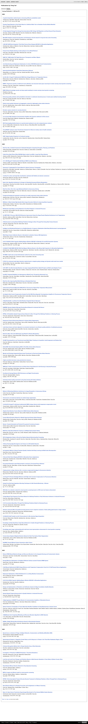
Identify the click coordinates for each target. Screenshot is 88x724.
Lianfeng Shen (35, 230)
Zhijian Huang (6, 190)
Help (15, 722)
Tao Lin (26, 223)
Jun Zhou (37, 72)
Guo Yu (4, 124)
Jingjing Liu (34, 458)
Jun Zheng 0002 (15, 616)
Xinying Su (29, 289)
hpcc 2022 (5, 675)
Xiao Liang (24, 465)
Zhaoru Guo (28, 269)
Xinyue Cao (5, 555)
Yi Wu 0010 (41, 445)
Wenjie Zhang (29, 111)
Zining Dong (16, 647)
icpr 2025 (5, 420)
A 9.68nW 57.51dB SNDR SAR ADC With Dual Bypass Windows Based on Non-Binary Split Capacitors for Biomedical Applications (33, 248)
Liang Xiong (38, 623)
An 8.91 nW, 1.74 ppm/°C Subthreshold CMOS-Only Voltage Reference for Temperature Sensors (25, 77)
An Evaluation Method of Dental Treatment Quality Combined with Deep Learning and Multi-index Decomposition (29, 450)
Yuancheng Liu (6, 39)
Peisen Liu (10, 361)
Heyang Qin (14, 693)
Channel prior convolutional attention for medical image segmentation (19, 397)
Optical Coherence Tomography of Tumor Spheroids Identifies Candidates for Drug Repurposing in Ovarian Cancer (30, 606)
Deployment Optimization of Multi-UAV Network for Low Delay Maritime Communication (23, 573)
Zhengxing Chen (25, 623)
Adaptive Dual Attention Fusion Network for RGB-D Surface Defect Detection (21, 411)
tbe (3, 611)
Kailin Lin (12, 45)
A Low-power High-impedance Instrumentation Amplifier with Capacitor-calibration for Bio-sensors (26, 116)
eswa (4, 87)
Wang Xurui (25, 392)
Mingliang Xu (41, 197)
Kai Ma (4, 425)
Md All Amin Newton (28, 511)
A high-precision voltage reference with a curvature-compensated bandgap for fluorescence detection (27, 470)
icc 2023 (5, 618)
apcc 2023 (5, 564)
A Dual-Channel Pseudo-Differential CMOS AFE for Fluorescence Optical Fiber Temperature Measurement (27, 287)
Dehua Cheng (13, 623)
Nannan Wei (30, 302)
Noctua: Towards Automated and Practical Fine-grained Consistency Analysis (21, 424)
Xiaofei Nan (30, 322)
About (3, 722)
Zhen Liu (12, 236)
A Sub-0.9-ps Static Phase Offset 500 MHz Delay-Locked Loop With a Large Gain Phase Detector (25, 154)
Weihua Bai (21, 654)
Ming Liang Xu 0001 (35, 105)
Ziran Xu (5, 302)
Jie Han (23, 256)
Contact (7, 722)
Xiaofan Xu (5, 588)
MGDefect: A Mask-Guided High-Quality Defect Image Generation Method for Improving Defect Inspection (27, 202)
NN (3, 264)
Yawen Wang (6, 65)
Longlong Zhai (6, 138)
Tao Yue (16, 59)
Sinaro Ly (35, 169)
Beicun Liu (18, 452)
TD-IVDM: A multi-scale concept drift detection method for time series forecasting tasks (23, 254)
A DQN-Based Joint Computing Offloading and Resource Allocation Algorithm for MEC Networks (25, 614)
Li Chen (23, 687)
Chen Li (38, 439)
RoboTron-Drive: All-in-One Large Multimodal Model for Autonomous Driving (21, 189)
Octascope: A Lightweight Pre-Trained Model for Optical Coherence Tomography (22, 167)
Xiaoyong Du (11, 654)
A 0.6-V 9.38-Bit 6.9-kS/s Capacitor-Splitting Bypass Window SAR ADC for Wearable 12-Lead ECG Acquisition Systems (30, 241)
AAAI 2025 (5, 277)
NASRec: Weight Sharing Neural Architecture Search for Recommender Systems (21, 621)
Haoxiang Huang (43, 269)
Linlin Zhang (10, 302)
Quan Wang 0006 (41, 124)
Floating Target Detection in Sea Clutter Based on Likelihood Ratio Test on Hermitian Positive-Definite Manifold (29, 24)
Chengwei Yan (16, 124)
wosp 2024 (5, 434)
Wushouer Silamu (11, 491)
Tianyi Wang (16, 276)
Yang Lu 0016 (18, 105)
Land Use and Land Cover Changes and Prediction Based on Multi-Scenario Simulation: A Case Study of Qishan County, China (32, 659)
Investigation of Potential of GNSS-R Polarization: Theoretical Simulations (20, 652)
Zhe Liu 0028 (12, 210)
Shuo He (35, 322)
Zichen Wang (6, 276)
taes (4, 27)
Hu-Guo (26, 524)
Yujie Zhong (34, 190)
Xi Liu (21, 544)
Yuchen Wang (30, 162)
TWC (4, 67)
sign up (8, 699)
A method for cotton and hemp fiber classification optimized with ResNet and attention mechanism (26, 175)
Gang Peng (5, 452)
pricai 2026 (5, 271)
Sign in (82, 1)
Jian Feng (16, 111)
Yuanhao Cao (6, 19)
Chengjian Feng (15, 149)
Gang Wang (16, 52)
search (17, 1)
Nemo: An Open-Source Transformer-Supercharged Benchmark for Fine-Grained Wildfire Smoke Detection (27, 692)
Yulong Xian (27, 439)
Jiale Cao (28, 105)
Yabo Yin (23, 263)
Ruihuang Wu (14, 156)
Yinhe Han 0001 (40, 184)
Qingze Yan (22, 65)
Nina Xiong (5, 660)
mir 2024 (5, 466)
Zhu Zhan (15, 177)
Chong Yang (21, 223)
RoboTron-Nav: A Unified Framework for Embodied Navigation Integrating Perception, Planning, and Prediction (29, 147)
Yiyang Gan (21, 342)
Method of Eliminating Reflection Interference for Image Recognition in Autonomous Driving (24, 391)
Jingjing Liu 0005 (11, 32)
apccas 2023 (5, 570)
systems (4, 376)
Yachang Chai (23, 674)
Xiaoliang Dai (32, 623)
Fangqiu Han (32, 544)
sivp (4, 179)
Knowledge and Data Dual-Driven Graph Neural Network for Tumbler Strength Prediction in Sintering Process (28, 522)
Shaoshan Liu (54, 184)
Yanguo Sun (50, 439)
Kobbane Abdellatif (14, 634)
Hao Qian (5, 647)
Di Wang (5, 465)
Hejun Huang (6, 399)
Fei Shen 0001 (23, 230)
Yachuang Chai (19, 491)
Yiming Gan (67, 184)
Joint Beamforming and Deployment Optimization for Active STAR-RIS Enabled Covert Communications (27, 64)
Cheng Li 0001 (9, 425)
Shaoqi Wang (6, 72)
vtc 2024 (5, 447)
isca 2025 (5, 185)
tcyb (4, 499)
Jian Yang (19, 289)
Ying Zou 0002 (18, 399)
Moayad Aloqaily (6, 634)
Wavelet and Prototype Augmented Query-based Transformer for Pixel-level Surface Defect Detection (26, 353)
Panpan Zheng (47, 138)
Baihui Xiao (24, 190)
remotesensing (6, 642)
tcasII (4, 297)
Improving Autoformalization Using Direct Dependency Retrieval (18, 70)
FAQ (30, 722)
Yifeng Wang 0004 (33, 124)
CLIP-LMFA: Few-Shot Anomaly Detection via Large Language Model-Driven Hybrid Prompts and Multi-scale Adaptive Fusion (32, 267)
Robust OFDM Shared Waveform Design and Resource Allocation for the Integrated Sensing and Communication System (31, 554)
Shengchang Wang (7, 269)
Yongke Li (23, 269)
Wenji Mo (18, 32)
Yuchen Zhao (31, 328)
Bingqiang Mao (6, 439)
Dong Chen (28, 355)
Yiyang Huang (6, 184)
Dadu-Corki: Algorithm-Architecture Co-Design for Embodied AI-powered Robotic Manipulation (25, 182)
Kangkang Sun (28, 32)
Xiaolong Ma (5, 432)
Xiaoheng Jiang (11, 105)
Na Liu (31, 361)
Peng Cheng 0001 (36, 276)
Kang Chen (33, 425)
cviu (4, 93)
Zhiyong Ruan (29, 315)
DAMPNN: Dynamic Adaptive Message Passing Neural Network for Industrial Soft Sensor (23, 307)
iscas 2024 (5, 480)
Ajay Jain (82, 169)
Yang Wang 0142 (21, 295)
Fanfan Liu (26, 149)
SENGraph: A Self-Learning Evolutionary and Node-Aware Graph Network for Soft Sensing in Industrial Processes (29, 366)
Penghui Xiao (13, 419)
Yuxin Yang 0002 (28, 184)
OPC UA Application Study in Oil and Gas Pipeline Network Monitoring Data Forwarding (23, 437)
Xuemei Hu (21, 59)
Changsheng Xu (29, 203)
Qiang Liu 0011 (60, 184)
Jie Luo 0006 (29, 65)
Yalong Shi (8, 26)
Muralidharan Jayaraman (74, 608)
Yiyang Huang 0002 (17, 335)
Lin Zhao (20, 465)
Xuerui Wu (5, 654)
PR (3, 106)
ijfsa (4, 688)
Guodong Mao (22, 131)
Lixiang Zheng (16, 361)
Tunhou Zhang (6, 544)
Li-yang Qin (18, 256)
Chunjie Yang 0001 (26, 72)
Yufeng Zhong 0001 (7, 149)
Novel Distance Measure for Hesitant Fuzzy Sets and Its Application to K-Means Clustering (24, 685)
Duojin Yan (5, 98)
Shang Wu (17, 19)
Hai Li (54, 544)
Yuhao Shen (22, 368)
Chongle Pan (13, 170)
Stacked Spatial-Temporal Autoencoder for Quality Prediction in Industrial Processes (23, 593)
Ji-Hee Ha (10, 608)
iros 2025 (5, 363)
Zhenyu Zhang (23, 19)
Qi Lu (22, 641)
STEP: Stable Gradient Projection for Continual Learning (16, 136)
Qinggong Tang (6, 170)
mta (4, 493)
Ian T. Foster (20, 432)
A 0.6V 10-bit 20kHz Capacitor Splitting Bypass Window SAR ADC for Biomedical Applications (25, 580)
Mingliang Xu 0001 (37, 203)
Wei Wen (12, 544)
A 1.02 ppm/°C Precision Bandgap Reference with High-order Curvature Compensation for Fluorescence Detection (29, 476)
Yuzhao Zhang (22, 361)
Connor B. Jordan (21, 693)
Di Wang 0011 (10, 124)
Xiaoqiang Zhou (11, 687)
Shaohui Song (27, 654)
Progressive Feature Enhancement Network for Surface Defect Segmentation (21, 320)
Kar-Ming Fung (70, 169)
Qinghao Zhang (28, 169)
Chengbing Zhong (24, 302)
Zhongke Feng (26, 660)
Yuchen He (18, 623)
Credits (11, 722)
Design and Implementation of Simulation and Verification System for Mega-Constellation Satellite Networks (28, 586)
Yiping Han (45, 544)
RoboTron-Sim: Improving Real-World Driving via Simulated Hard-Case (19, 281)
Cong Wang (22, 276)
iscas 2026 (5, 47)
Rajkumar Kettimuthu (43, 432)
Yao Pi (46, 249)
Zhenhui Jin (25, 177)
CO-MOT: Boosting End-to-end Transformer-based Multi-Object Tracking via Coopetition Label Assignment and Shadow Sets (32, 340)
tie (3, 506)
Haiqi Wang (11, 19)
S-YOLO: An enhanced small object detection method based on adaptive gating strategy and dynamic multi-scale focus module (33, 261)
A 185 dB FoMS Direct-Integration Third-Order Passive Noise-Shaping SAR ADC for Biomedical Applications (28, 44)
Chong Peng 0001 (39, 138)
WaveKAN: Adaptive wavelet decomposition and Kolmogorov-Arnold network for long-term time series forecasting (29, 37)
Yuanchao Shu (28, 276)
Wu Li (27, 687)
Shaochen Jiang (31, 138)
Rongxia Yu (10, 660)
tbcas (4, 251)
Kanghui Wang (6, 59)
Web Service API (21, 722)
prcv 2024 (5, 414)
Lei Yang (15, 432)
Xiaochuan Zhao (44, 439)
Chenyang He (6, 641)
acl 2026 (5, 73)
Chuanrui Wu (29, 85)
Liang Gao (23, 504)
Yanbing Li (25, 491)
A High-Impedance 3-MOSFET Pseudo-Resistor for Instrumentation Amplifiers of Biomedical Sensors (26, 600)
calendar (13, 1)
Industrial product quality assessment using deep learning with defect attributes (22, 379)
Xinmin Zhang (17, 315)
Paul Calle (17, 169)
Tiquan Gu (50, 269)
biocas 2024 (5, 460)
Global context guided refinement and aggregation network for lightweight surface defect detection (26, 103)
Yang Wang (34, 289)
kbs (3, 133)
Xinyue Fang (5, 177)
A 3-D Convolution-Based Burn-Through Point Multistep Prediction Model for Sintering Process (25, 503)
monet (4, 636)
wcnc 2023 (5, 557)
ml (3, 532)
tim (3, 212)
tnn (3, 317)
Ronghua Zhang (37, 465)
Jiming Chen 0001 (45, 276)
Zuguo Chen (12, 399)
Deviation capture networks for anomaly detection (14, 110)
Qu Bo (4, 392)
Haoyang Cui (6, 169)
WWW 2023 (5, 624)
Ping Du (37, 588)
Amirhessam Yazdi (7, 693)
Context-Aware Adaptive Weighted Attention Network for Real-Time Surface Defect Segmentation (25, 536)
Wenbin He (16, 524)
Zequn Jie (29, 190)
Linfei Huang (42, 249)
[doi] (19, 21)
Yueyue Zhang (16, 230)
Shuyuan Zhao (27, 616)
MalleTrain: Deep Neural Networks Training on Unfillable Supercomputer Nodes (21, 430)
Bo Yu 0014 (17, 184)
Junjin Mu (5, 223)
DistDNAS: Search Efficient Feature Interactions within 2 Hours (17, 542)
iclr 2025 (5, 343)
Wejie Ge (16, 78)
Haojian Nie (5, 230)
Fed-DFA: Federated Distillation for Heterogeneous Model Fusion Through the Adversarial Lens (25, 274)
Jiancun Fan (11, 65)
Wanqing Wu (51, 249)
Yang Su (18, 374)
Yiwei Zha (5, 131)
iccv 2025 (5, 151)
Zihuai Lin (22, 562)
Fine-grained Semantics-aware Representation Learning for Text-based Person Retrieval (23, 463)
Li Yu (4, 616)
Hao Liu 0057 (35, 412)
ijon (3, 41)
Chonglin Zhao (22, 236)
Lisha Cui (24, 105)
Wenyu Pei (56, 439)
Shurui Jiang (8, 616)
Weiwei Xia (29, 230)
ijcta (4, 218)
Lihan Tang (5, 52)
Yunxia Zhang (18, 322)
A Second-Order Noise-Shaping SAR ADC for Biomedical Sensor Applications (21, 457)
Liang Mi (18, 439)
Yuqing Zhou (15, 85)
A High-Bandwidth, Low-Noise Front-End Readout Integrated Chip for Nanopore (21, 300)
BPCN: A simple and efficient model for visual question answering (18, 672)
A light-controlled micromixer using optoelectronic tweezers (17, 360)
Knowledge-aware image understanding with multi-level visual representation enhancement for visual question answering (31, 529)
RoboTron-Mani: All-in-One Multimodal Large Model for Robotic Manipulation (21, 333)
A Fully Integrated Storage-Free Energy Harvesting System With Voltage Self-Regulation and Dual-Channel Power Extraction (32, 31)
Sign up (86, 1)
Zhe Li (9, 531)
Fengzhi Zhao (19, 392)
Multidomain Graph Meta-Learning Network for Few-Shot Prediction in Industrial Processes (24, 208)
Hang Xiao (28, 98)
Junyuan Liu (64, 169)
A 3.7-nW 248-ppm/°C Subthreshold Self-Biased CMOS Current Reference (20, 160)
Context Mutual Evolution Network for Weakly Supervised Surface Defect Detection (22, 417)
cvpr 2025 (5, 356)
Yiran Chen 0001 (59, 544)
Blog (27, 722)
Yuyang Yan (15, 608)
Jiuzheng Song (6, 236)
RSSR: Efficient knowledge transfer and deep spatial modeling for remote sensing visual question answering (28, 90)
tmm (4, 205)
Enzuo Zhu (15, 425)
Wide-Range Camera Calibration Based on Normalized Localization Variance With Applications (25, 235)
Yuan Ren (24, 243)
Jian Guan (5, 32)
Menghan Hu (16, 562)
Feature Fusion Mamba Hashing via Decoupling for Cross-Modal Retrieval (20, 50)
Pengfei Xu (17, 39)
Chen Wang (11, 169)
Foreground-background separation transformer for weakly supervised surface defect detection (25, 195)
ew (3, 440)
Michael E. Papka (27, 432)
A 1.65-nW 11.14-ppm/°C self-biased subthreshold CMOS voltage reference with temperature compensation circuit (29, 404)
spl (3, 54)
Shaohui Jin (28, 412)
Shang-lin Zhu (12, 256)
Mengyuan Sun (23, 52)
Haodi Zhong (30, 465)
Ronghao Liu (58, 169)
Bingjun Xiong (27, 45)
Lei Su (20, 138)
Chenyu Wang (16, 302)
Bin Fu (4, 26)
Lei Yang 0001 (28, 693)
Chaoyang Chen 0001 (31, 399)
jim (3, 198)
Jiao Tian (12, 138)
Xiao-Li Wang (6, 256)
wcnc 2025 (5, 231)
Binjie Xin (11, 177)
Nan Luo (27, 124)
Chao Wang (34, 555)
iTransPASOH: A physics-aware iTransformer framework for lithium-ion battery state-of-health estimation (27, 129)
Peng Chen (33, 439)
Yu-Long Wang (28, 256)
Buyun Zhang (26, 544)
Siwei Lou (14, 72)
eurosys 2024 (6, 427)
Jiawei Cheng (10, 111)
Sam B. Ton (20, 608)
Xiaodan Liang (41, 190)
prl (3, 383)
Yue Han (13, 269)
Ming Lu (24, 399)
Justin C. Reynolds (41, 169)
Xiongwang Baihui (11, 374)
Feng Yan (29, 19)
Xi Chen (16, 588)
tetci (4, 323)
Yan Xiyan (30, 392)
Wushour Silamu (14, 531)
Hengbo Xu (17, 65)
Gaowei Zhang (6, 381)
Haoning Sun (20, 156)
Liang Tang (10, 555)
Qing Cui (32, 72)
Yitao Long (41, 302)
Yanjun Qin (24, 138)
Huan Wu (17, 582)
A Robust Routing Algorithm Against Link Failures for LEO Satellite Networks (21, 443)
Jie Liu (9, 452)
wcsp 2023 (5, 577)
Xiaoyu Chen (5, 562)
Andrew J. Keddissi (57, 608)
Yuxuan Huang (14, 162)
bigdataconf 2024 (6, 545)
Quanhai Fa (29, 197)
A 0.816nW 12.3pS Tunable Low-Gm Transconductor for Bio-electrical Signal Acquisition (23, 516)
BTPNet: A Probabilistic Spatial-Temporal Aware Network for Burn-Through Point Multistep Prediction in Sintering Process (31, 313)
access (4, 172)
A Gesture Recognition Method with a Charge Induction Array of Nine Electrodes (22, 646)
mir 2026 (5, 139)
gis (3, 21)
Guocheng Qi (13, 439)
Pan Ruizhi (13, 392)
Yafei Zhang (31, 249)
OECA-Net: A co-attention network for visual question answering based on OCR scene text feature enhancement (29, 490)
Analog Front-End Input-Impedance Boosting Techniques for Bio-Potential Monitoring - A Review (25, 483)
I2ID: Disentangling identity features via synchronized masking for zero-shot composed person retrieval (27, 123)
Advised (8, 8)
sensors (4, 649)
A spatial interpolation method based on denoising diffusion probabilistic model (22, 17)
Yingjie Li (12, 203)
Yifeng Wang (14, 465)
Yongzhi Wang (18, 687)
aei (3, 100)
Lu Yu (10, 72)
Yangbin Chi (10, 647)
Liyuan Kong (5, 210)
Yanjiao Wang (17, 641)
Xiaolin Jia (39, 65)
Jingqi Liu (12, 412)
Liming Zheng (32, 149)
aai (3, 453)
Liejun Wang (29, 39)
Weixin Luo (10, 342)
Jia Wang (20, 660)
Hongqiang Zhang (46, 399)
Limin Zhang (51, 302)
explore (8, 1)
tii (3, 310)
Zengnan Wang (6, 263)
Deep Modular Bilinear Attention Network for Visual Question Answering (20, 665)
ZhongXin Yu (77, 169)
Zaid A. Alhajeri (41, 608)
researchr (3, 1)
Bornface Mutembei (33, 608)
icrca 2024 (5, 394)
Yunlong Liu (22, 169)
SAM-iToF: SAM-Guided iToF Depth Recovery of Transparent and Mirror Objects (21, 57)
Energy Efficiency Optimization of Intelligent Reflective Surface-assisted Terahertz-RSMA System (25, 560)
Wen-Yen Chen (39, 544)
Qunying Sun (27, 588)
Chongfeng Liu (23, 39)
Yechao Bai (13, 26)
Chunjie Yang (15, 131)
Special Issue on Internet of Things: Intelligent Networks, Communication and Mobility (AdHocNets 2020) (27, 633)
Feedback (34, 722)
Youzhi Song (39, 399)
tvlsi (4, 34)
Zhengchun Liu (35, 432)
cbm (4, 401)
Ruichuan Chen (22, 425)
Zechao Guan (25, 335)
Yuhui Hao (11, 184)
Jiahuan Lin (27, 263)
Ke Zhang (53, 169)
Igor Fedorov (17, 544)
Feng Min (35, 184)
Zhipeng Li (39, 32)
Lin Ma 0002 (38, 149)
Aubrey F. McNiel (49, 608)
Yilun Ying (36, 302)
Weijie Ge (34, 32)
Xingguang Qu (29, 236)
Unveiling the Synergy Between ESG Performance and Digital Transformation (21, 373)
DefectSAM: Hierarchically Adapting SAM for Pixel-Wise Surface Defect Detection (22, 346)
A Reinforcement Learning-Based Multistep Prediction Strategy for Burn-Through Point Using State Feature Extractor (30, 221)
